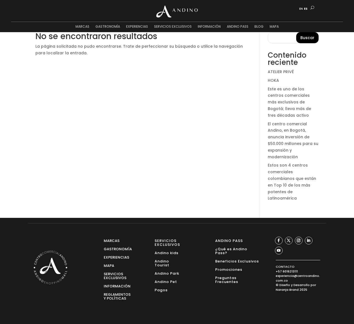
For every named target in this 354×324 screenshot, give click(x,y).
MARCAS (82, 27)
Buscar (307, 37)
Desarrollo (301, 285)
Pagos (161, 289)
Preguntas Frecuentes (226, 279)
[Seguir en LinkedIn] (309, 240)
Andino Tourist (162, 263)
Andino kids (166, 252)
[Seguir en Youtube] (279, 250)
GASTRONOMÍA (107, 27)
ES (306, 9)
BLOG (259, 27)
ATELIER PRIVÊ (281, 72)
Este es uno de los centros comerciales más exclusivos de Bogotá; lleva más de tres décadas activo (289, 102)
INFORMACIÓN (209, 27)
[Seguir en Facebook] (279, 240)
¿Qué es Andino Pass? (231, 250)
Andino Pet (166, 281)
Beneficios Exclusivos (237, 261)
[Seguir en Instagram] (299, 240)
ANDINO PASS (237, 27)
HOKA (273, 80)
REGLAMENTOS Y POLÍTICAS (117, 296)
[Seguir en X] (289, 240)
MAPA (274, 27)
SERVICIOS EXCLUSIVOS (173, 27)
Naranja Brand (287, 289)
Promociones (228, 269)
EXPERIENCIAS (137, 27)
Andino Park (167, 273)
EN (301, 9)
